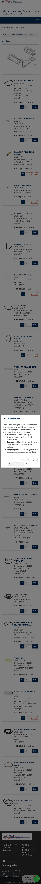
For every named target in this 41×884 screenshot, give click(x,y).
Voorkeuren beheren (16, 464)
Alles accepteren (31, 464)
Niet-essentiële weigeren (28, 460)
